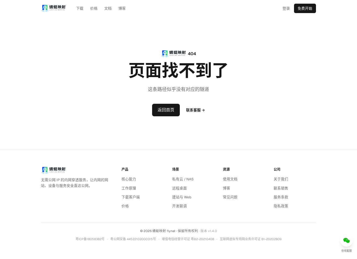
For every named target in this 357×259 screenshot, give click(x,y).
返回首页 (166, 110)
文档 (108, 8)
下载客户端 (131, 197)
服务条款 (281, 197)
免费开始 (305, 8)
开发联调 (179, 206)
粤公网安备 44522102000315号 (133, 239)
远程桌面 (179, 188)
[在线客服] (346, 240)
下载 (79, 8)
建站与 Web (181, 197)
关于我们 (281, 179)
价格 (93, 8)
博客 (122, 8)
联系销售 (281, 188)
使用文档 (230, 179)
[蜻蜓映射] (53, 170)
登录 (286, 8)
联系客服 (195, 110)
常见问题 (230, 197)
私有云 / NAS (183, 179)
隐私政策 (281, 206)
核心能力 (129, 179)
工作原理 (129, 188)
